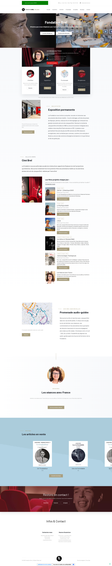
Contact (88, 9)
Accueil (48, 9)
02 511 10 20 (70, 97)
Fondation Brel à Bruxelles (64, 33)
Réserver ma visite (28, 132)
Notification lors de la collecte (44, 564)
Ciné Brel (61, 9)
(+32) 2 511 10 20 (75, 2)
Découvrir (82, 89)
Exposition (54, 9)
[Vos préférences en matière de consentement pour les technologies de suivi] (110, 564)
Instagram (65, 502)
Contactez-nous (50, 184)
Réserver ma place (63, 199)
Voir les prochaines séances (56, 407)
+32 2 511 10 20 (47, 538)
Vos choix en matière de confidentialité (62, 564)
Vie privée (88, 560)
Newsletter (46, 502)
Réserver (30, 88)
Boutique (82, 9)
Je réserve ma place (52, 63)
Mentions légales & (81, 560)
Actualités (75, 9)
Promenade (68, 9)
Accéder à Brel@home (47, 33)
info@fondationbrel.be (85, 2)
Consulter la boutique (56, 475)
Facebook (56, 502)
